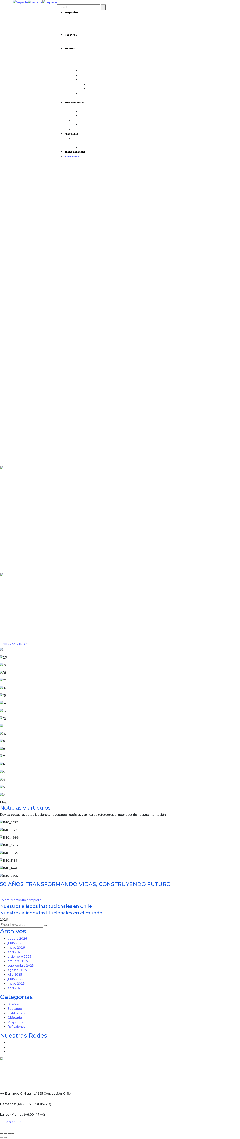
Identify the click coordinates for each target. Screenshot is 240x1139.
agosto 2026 (17, 938)
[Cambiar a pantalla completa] (5, 1133)
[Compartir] (9, 1133)
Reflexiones (16, 1026)
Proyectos (15, 1022)
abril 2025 (15, 988)
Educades (15, 1008)
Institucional (17, 1013)
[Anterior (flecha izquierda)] (1, 1137)
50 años (14, 1004)
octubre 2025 (18, 961)
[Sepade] (20, 2)
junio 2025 (15, 979)
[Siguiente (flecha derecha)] (5, 1137)
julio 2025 (15, 974)
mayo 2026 (16, 947)
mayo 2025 (16, 983)
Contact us (13, 1122)
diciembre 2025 (19, 956)
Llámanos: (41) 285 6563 (18, 1104)
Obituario (15, 1017)
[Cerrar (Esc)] (12, 1133)
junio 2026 (15, 943)
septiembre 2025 (21, 965)
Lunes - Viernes (11, 1114)
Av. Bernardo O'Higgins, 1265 (21, 1093)
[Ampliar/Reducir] (1, 1133)
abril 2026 (15, 952)
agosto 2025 (17, 970)
